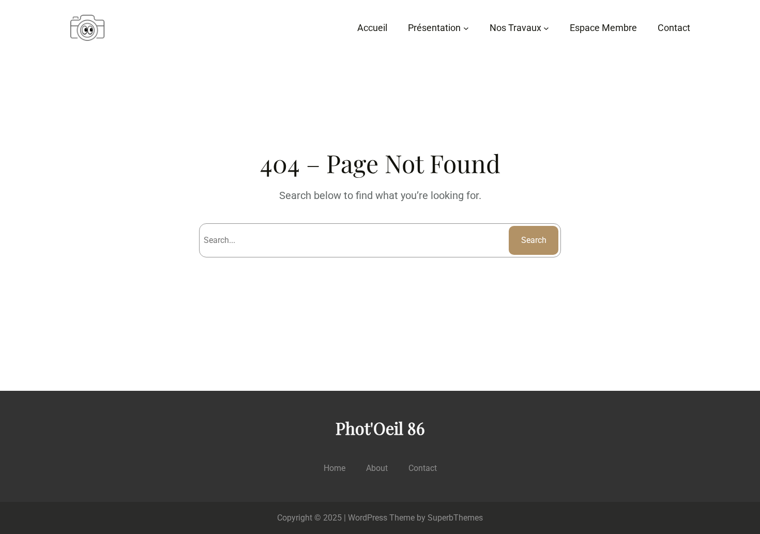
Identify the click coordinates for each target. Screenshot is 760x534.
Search (533, 240)
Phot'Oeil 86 (380, 428)
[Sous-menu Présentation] (466, 28)
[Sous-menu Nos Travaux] (546, 28)
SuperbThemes (455, 518)
